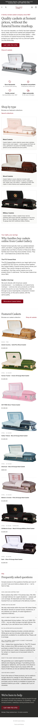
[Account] (32, 7)
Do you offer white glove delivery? (12, 628)
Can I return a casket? (8, 672)
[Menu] (2, 7)
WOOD (3, 342)
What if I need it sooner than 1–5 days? (12, 617)
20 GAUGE (9, 373)
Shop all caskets (6, 50)
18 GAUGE (8, 525)
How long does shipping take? (10, 592)
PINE (7, 342)
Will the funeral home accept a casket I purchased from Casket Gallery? (16, 641)
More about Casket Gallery (12, 301)
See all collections (7, 113)
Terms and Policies (19, 724)
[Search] (6, 7)
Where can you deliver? (8, 604)
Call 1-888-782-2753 (10, 45)
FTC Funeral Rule (9, 262)
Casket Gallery (21, 721)
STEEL (3, 373)
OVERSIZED (16, 525)
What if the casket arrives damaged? (12, 658)
